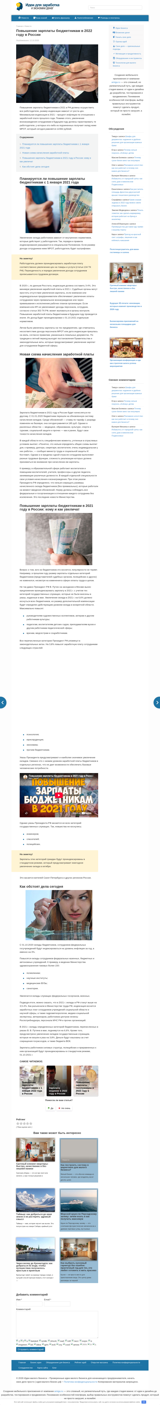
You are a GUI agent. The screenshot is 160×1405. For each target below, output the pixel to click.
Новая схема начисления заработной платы (45, 153)
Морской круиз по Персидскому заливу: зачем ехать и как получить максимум (79, 1216)
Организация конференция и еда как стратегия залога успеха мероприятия (125, 363)
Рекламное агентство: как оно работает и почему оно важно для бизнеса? (127, 168)
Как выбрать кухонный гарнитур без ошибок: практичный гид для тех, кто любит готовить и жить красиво (78, 1267)
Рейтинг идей (80, 1363)
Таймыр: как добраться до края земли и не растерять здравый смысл (34, 1216)
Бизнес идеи (35, 1363)
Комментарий (23, 1309)
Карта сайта (42, 1368)
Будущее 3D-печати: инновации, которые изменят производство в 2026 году (126, 306)
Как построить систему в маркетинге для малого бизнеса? (75, 1167)
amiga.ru (116, 82)
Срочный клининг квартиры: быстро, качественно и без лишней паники (32, 1166)
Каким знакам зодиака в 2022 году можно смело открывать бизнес (126, 203)
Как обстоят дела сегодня (35, 166)
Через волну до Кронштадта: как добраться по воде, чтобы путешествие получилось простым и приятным (34, 1267)
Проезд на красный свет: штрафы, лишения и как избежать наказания (126, 237)
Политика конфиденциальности (126, 1363)
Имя (19, 1299)
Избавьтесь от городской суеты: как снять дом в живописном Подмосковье (127, 182)
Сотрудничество (26, 1368)
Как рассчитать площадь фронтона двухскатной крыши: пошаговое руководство (127, 192)
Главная (22, 1363)
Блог (54, 1368)
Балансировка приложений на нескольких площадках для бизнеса (124, 324)
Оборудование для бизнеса (58, 1363)
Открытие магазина (99, 1363)
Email (47, 1299)
